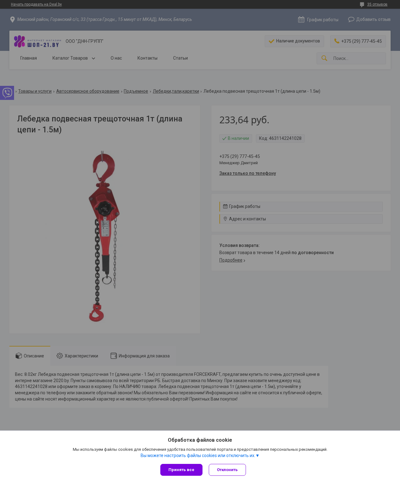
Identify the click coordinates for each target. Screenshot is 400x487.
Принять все (181, 469)
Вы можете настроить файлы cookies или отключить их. (198, 455)
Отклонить (227, 469)
